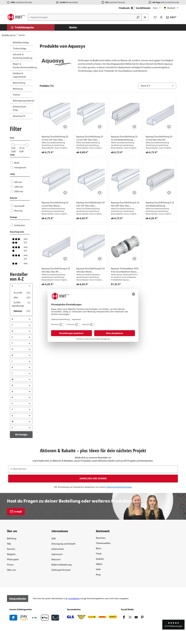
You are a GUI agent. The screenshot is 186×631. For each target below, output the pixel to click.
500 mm (18, 182)
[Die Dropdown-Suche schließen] (145, 17)
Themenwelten (103, 543)
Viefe (98, 569)
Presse (10, 564)
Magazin (11, 554)
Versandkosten (74, 598)
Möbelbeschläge (21, 42)
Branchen (100, 538)
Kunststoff (19, 206)
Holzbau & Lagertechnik (19, 75)
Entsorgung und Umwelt (63, 543)
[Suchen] (138, 17)
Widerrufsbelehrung (61, 564)
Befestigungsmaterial (23, 100)
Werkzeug (18, 88)
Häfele (99, 564)
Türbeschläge (19, 48)
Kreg (98, 574)
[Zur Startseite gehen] (16, 17)
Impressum (56, 554)
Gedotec (100, 559)
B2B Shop (11, 538)
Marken (73, 27)
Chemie (16, 94)
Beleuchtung (19, 82)
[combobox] (81, 17)
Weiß (16, 163)
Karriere (11, 549)
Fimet (98, 553)
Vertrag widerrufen (17, 598)
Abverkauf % (19, 116)
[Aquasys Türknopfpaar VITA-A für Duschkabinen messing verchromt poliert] (125, 246)
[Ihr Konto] (161, 17)
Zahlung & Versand (60, 570)
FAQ (9, 543)
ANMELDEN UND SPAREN (93, 478)
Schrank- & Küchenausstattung (22, 56)
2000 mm (18, 191)
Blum (98, 548)
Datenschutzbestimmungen (119, 487)
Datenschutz (57, 549)
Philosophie (13, 559)
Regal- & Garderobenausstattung (23, 65)
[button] (173, 625)
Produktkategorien (24, 27)
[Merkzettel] (155, 17)
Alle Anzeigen (21, 434)
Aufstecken (19, 225)
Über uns (11, 570)
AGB (53, 538)
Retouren (56, 559)
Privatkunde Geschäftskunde (134, 8)
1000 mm (18, 186)
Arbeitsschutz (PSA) (19, 108)
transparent (20, 167)
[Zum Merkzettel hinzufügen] (65, 127)
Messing (18, 210)
